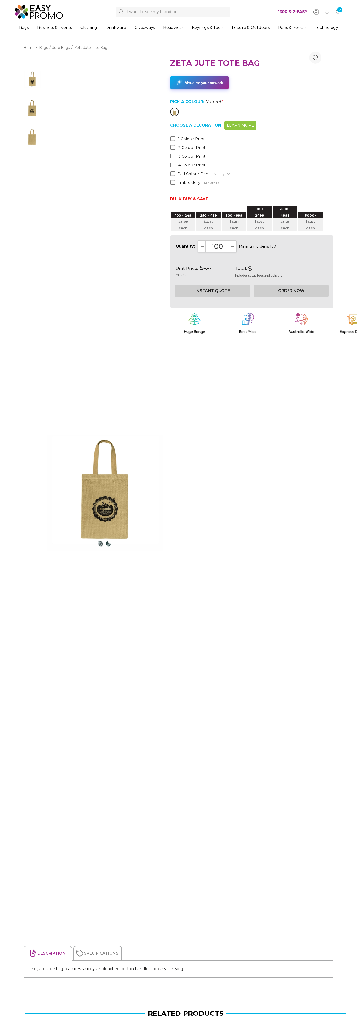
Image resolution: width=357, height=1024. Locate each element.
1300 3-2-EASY (292, 11)
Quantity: (185, 246)
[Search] (121, 12)
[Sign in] (316, 11)
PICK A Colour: (196, 101)
